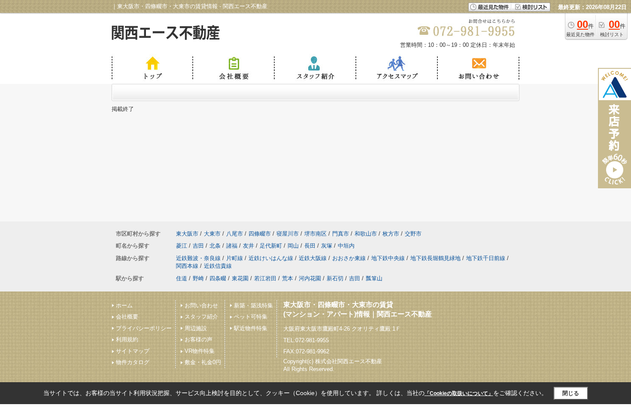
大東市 (212, 233)
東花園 (240, 278)
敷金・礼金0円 (203, 362)
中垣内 (346, 245)
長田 (310, 245)
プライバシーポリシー (144, 328)
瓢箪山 (374, 278)
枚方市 (390, 233)
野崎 (198, 278)
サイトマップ (132, 351)
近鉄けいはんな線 (271, 258)
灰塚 (326, 245)
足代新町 (271, 245)
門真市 (340, 233)
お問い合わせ (201, 305)
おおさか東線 (349, 258)
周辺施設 (196, 328)
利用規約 (127, 339)
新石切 (335, 278)
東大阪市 (187, 233)
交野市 (413, 233)
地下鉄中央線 (388, 258)
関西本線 (187, 266)
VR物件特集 (200, 351)
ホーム (124, 305)
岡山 (293, 245)
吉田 (198, 245)
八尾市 (234, 233)
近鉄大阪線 (313, 258)
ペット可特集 (250, 316)
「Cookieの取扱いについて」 (459, 393)
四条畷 (217, 278)
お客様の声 (198, 339)
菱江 (181, 245)
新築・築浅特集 (253, 305)
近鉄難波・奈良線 (198, 258)
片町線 (234, 258)
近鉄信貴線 (218, 266)
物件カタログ (132, 362)
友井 (248, 245)
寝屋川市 (287, 233)
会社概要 (127, 316)
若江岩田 (265, 278)
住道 (181, 278)
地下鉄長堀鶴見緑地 (435, 258)
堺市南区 (315, 233)
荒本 (287, 278)
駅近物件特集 (250, 328)
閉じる (570, 393)
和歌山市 (366, 233)
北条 (215, 245)
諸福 (231, 245)
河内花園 (310, 278)
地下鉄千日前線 (485, 258)
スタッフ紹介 (201, 316)
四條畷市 (260, 233)
